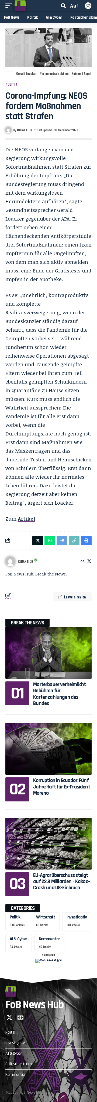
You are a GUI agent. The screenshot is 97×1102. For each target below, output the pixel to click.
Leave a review (75, 597)
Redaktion (24, 130)
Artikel (26, 518)
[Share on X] (37, 540)
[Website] (82, 561)
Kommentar (49, 939)
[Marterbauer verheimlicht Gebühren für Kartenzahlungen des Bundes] (48, 653)
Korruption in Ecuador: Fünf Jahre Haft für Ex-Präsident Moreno (61, 787)
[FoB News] (20, 5)
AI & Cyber (18, 939)
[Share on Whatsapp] (49, 540)
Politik (11, 84)
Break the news (27, 622)
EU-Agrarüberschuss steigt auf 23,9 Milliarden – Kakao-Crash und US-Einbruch (61, 881)
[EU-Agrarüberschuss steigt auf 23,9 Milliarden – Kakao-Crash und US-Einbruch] (48, 844)
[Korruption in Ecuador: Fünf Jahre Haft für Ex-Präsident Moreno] (48, 749)
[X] (89, 561)
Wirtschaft (45, 917)
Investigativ (77, 917)
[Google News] (20, 1017)
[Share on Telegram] (62, 540)
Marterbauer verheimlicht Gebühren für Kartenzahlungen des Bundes (59, 694)
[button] (10, 5)
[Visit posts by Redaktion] (10, 561)
